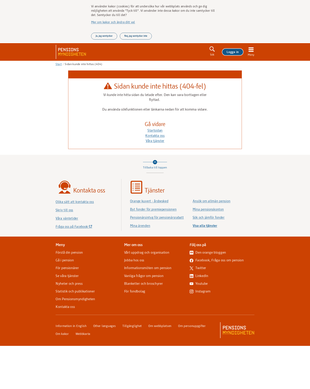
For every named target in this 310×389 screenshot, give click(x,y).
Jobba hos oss (134, 260)
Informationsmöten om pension (148, 268)
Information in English (71, 326)
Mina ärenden (140, 225)
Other (104, 326)
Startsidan (155, 130)
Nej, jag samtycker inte (135, 35)
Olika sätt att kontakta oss (75, 202)
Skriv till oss (64, 210)
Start (59, 64)
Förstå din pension (69, 252)
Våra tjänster (155, 140)
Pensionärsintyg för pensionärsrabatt (157, 217)
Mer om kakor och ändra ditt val (113, 22)
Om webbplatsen (160, 326)
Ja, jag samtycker (104, 35)
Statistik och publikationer (75, 291)
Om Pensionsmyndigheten (75, 299)
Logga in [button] (233, 52)
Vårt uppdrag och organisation (146, 252)
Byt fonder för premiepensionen (153, 209)
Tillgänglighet (132, 326)
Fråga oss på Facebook (80, 227)
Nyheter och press (69, 283)
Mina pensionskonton (208, 209)
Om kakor (62, 334)
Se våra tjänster (67, 275)
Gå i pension (65, 260)
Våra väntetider (67, 218)
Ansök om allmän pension (212, 201)
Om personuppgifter (192, 326)
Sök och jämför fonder (209, 217)
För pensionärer (67, 268)
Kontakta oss (155, 135)
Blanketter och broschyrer (143, 283)
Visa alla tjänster (205, 225)
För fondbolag (134, 291)
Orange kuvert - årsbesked (149, 201)
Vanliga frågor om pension (144, 275)
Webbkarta (83, 334)
